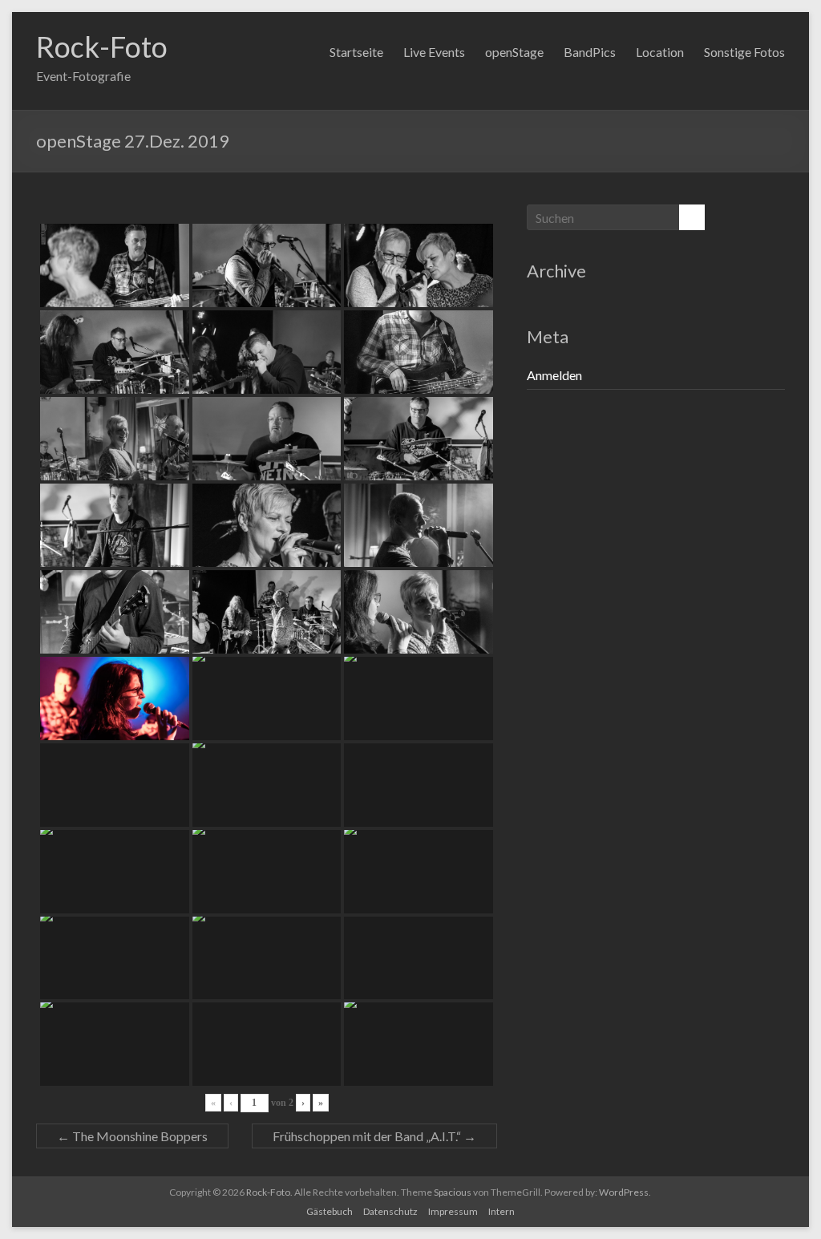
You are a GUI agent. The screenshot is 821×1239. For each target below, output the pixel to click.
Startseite (356, 51)
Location (660, 51)
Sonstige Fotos (744, 51)
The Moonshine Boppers (132, 1136)
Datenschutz (390, 1211)
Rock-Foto (102, 46)
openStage (514, 51)
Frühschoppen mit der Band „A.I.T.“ (374, 1136)
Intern (501, 1211)
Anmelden (554, 375)
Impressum (453, 1211)
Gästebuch (329, 1211)
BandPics (590, 51)
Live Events (434, 51)
